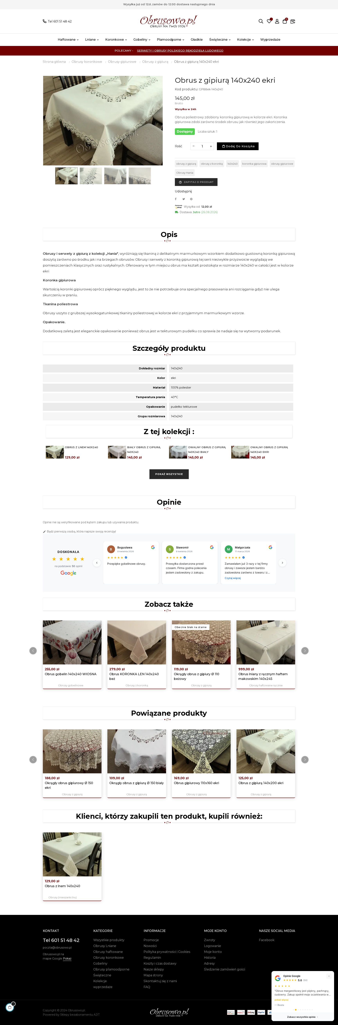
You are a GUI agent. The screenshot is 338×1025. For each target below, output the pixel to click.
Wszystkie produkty (108, 940)
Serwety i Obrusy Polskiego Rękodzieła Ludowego (180, 50)
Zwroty (209, 940)
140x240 (232, 163)
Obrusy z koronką (137, 685)
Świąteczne (102, 975)
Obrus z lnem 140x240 (81, 447)
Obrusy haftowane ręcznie (266, 685)
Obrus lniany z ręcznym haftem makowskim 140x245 (263, 676)
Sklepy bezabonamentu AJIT (80, 1014)
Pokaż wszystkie (169, 474)
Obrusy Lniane (104, 946)
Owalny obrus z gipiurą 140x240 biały (207, 449)
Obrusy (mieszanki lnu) (62, 897)
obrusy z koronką (212, 163)
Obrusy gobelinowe (70, 685)
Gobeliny (100, 963)
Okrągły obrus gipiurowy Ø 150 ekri (69, 785)
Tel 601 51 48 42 (60, 21)
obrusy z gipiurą (186, 163)
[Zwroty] (292, 21)
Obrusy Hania (184, 172)
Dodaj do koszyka (240, 146)
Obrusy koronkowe (108, 957)
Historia (210, 957)
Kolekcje (100, 981)
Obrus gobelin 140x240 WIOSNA (70, 674)
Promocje (151, 940)
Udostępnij (178, 199)
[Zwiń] (329, 976)
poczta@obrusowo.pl (57, 947)
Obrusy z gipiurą (201, 685)
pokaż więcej (281, 999)
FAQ (147, 987)
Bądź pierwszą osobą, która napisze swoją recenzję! (79, 531)
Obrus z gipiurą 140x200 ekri (260, 783)
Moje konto (213, 952)
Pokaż (67, 958)
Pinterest (193, 199)
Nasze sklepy (154, 969)
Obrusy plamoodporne (111, 969)
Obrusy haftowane (108, 952)
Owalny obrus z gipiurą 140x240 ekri (269, 449)
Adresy (209, 963)
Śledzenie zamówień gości (224, 969)
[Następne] (282, 563)
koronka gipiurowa (254, 163)
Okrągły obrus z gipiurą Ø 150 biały (136, 783)
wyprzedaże (102, 987)
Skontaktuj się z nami (160, 981)
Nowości (150, 946)
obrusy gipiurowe (282, 163)
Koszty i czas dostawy (160, 963)
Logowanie (212, 946)
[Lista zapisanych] (269, 21)
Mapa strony (153, 975)
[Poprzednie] (97, 563)
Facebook (266, 940)
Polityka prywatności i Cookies (167, 952)
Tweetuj (185, 199)
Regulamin (152, 957)
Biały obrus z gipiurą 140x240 (143, 449)
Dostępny (185, 131)
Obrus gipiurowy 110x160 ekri (196, 783)
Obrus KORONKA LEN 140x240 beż (134, 676)
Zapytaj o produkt (196, 182)
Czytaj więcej (233, 578)
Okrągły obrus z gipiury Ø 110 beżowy (196, 676)
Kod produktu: (186, 89)
